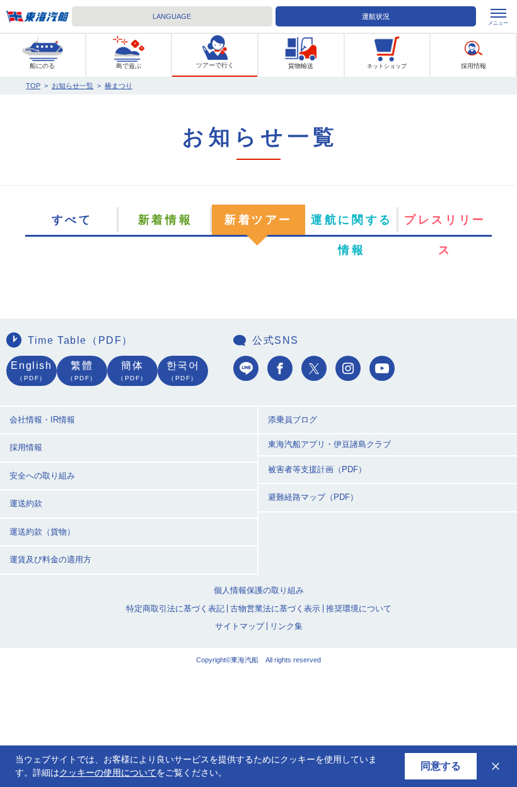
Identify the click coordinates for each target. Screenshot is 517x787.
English (31, 371)
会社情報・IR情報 (42, 419)
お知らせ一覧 (72, 85)
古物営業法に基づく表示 (275, 608)
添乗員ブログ (292, 419)
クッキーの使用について (107, 772)
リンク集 (286, 626)
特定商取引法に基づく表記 (175, 608)
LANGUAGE (172, 16)
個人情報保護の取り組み (259, 590)
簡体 (132, 371)
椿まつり (118, 85)
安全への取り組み (42, 475)
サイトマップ (239, 626)
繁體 (82, 371)
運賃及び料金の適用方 (50, 559)
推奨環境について (359, 608)
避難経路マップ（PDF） (313, 497)
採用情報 (25, 447)
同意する (441, 766)
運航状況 (376, 16)
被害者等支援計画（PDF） (317, 469)
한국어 (183, 371)
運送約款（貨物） (42, 531)
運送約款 (25, 503)
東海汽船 (37, 17)
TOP (33, 85)
